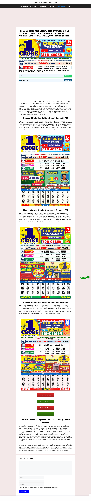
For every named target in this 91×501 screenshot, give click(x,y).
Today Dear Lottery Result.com (45, 2)
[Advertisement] (45, 18)
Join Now (68, 75)
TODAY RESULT (61, 6)
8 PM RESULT (42, 6)
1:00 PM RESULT (46, 395)
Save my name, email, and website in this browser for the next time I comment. (39, 487)
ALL (69, 6)
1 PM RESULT (24, 6)
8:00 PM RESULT (46, 407)
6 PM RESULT (33, 6)
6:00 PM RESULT (46, 401)
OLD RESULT (52, 6)
